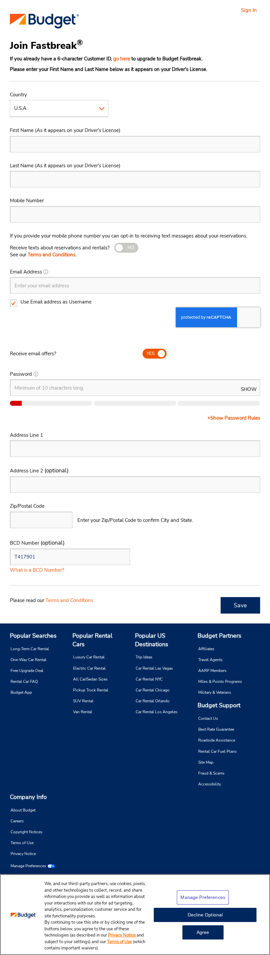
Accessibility (209, 784)
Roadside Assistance (216, 740)
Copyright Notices (26, 832)
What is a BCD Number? (37, 570)
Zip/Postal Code (27, 506)
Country (18, 94)
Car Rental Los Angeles (156, 712)
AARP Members (212, 670)
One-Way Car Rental (28, 659)
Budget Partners (219, 636)
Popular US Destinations (151, 640)
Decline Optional (205, 914)
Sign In (249, 10)
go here (121, 58)
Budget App (21, 692)
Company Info (28, 797)
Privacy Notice (23, 853)
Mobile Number (27, 200)
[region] (135, 914)
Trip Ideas (144, 657)
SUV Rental (83, 701)
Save (240, 605)
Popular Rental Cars (92, 640)
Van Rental (82, 712)
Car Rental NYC (149, 679)
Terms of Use (22, 842)
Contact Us (208, 718)
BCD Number (37, 543)
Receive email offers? (33, 353)
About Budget (23, 810)
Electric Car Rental (89, 668)
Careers (17, 821)
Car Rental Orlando (153, 701)
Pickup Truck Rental (90, 690)
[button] (45, 272)
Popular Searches (33, 636)
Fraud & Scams (211, 773)
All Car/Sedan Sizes (90, 679)
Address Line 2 (39, 470)
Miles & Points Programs (220, 681)
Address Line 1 (26, 435)
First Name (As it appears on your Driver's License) (65, 130)
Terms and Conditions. (52, 254)
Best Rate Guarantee (216, 729)
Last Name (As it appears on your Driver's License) (65, 165)
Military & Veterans (214, 692)
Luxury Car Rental (89, 657)
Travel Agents (210, 659)
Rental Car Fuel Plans (217, 751)
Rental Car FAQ (24, 681)
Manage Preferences (28, 866)
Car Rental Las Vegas (154, 668)
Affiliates (206, 649)
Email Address (26, 272)
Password (21, 374)
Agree (203, 932)
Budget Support (219, 705)
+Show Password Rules (233, 418)
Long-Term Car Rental (30, 649)
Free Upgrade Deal (27, 670)
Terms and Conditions (69, 600)
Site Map (205, 762)
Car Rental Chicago (153, 690)
